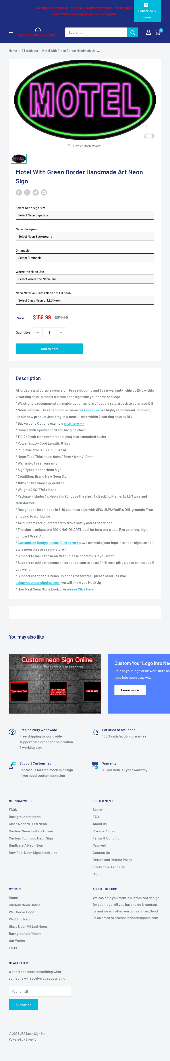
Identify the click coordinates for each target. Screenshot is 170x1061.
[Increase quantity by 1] (61, 332)
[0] (157, 32)
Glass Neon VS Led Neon (28, 824)
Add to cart (49, 349)
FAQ (96, 816)
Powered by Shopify (22, 1039)
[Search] (132, 32)
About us (100, 824)
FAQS (13, 809)
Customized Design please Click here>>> (49, 542)
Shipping (99, 874)
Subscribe (23, 1004)
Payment (99, 845)
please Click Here (80, 589)
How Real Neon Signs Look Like (33, 852)
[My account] (148, 32)
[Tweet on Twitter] (36, 192)
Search (98, 809)
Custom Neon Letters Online (31, 831)
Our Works (17, 940)
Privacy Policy (103, 831)
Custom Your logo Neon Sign (31, 838)
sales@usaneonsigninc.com (38, 582)
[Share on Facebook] (19, 192)
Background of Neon (25, 816)
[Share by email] (44, 192)
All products (29, 51)
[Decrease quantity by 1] (37, 332)
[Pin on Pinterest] (27, 192)
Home (13, 51)
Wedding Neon (20, 919)
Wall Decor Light (21, 912)
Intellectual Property (109, 867)
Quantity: (23, 332)
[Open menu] (11, 32)
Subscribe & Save (147, 14)
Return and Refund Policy (112, 859)
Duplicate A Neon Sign (26, 845)
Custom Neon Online (25, 905)
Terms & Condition (107, 838)
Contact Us (101, 852)
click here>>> (89, 410)
